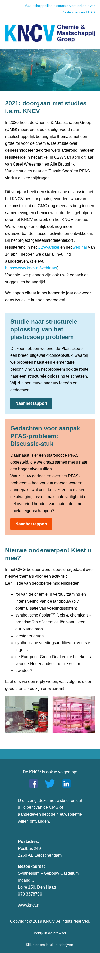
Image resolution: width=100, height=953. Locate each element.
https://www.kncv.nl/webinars (31, 268)
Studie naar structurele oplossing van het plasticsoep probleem (43, 329)
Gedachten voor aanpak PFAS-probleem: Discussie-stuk (45, 436)
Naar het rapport (31, 403)
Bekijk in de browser (50, 933)
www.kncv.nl (29, 905)
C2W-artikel (48, 247)
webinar (80, 247)
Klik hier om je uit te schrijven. (50, 944)
